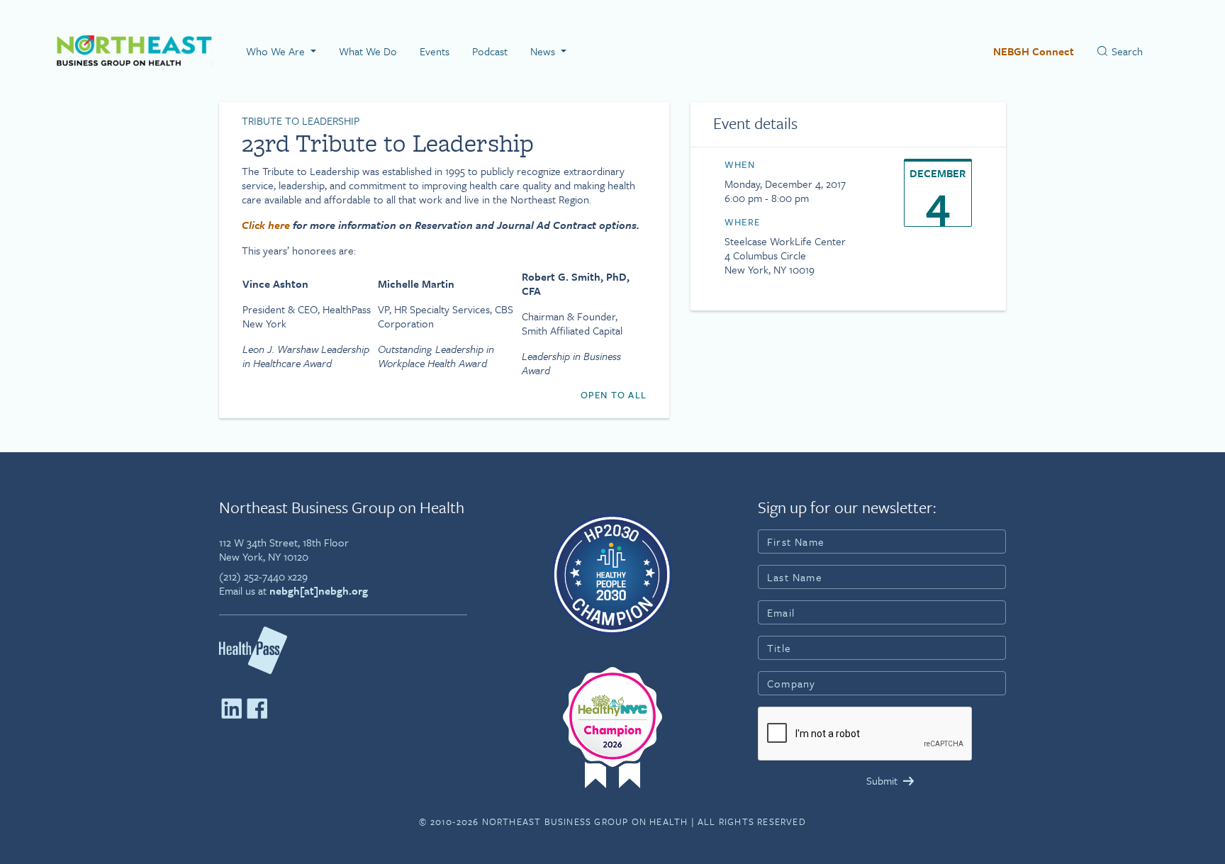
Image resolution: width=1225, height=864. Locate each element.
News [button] (544, 51)
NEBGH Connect (1033, 51)
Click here (266, 224)
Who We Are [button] (277, 51)
